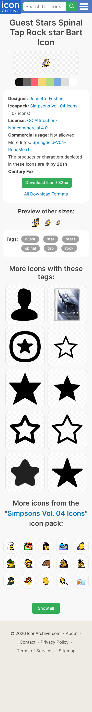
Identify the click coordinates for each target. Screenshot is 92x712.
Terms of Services (35, 650)
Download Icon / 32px (46, 182)
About (72, 633)
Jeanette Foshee (47, 98)
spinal (30, 248)
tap (51, 248)
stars (70, 239)
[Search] (71, 6)
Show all (46, 608)
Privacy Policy (54, 642)
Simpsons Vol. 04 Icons (53, 105)
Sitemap (67, 650)
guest (30, 239)
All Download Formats (46, 194)
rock (69, 248)
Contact (28, 642)
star (50, 239)
